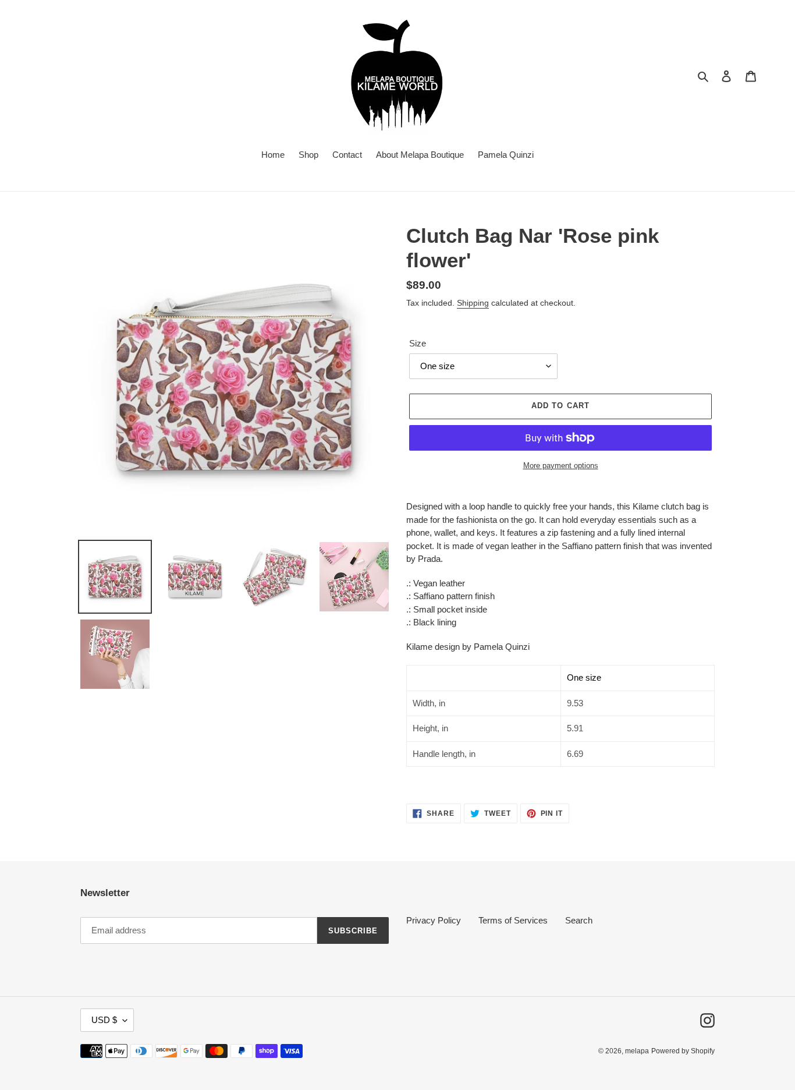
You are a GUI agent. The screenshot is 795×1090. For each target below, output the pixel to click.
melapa (637, 1051)
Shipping (473, 302)
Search (578, 920)
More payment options (560, 465)
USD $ (104, 1020)
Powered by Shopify (683, 1051)
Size (417, 343)
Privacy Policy (433, 920)
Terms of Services (513, 920)
